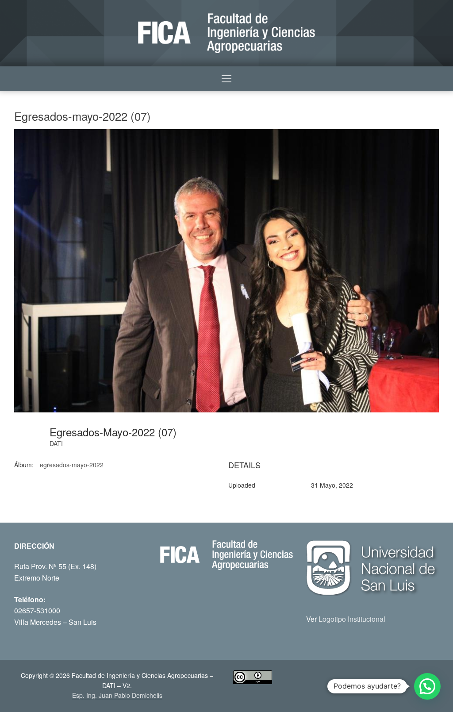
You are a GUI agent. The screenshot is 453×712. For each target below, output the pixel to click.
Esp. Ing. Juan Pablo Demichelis (117, 695)
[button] (427, 686)
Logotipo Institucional (352, 619)
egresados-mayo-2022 (72, 464)
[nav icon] (226, 78)
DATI (56, 443)
